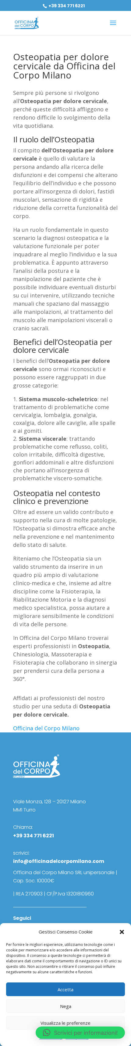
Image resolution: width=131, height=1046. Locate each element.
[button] (122, 932)
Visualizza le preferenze (65, 1023)
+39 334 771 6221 (66, 6)
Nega (65, 1006)
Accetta (65, 989)
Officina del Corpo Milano (46, 728)
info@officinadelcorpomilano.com (58, 861)
